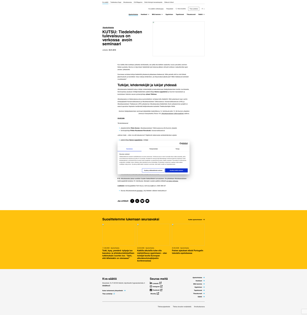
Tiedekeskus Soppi (115, 2)
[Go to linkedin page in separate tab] (137, 201)
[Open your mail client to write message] (147, 201)
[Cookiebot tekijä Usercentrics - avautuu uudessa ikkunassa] (181, 144)
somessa (139, 190)
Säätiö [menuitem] (200, 14)
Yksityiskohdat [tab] (153, 149)
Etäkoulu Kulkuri (169, 2)
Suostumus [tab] (129, 149)
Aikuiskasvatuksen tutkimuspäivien (172, 113)
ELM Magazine (138, 2)
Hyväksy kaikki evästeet (176, 170)
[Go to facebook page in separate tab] (132, 201)
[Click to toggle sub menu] (148, 14)
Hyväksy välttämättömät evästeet (153, 170)
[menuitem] (199, 277)
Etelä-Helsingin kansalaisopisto (153, 2)
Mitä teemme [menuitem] (156, 14)
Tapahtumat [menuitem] (180, 14)
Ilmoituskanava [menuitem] (199, 306)
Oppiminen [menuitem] (169, 14)
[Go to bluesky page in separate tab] (142, 201)
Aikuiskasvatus (127, 2)
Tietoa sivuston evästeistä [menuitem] (182, 306)
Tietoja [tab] (177, 149)
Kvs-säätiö (105, 2)
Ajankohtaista (108, 27)
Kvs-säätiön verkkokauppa (155, 9)
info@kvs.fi (106, 285)
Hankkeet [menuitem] (144, 14)
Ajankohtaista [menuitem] (133, 14)
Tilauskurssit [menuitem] (191, 14)
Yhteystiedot (169, 9)
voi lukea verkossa (172, 181)
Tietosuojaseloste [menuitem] (164, 306)
